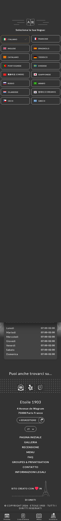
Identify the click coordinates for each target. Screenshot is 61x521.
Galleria (30, 442)
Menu (30, 452)
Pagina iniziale (31, 437)
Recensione (30, 447)
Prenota (7, 519)
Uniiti (32, 500)
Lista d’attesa (23, 519)
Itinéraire (53, 519)
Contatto (30, 466)
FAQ (30, 457)
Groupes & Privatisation (30, 462)
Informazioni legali (30, 471)
